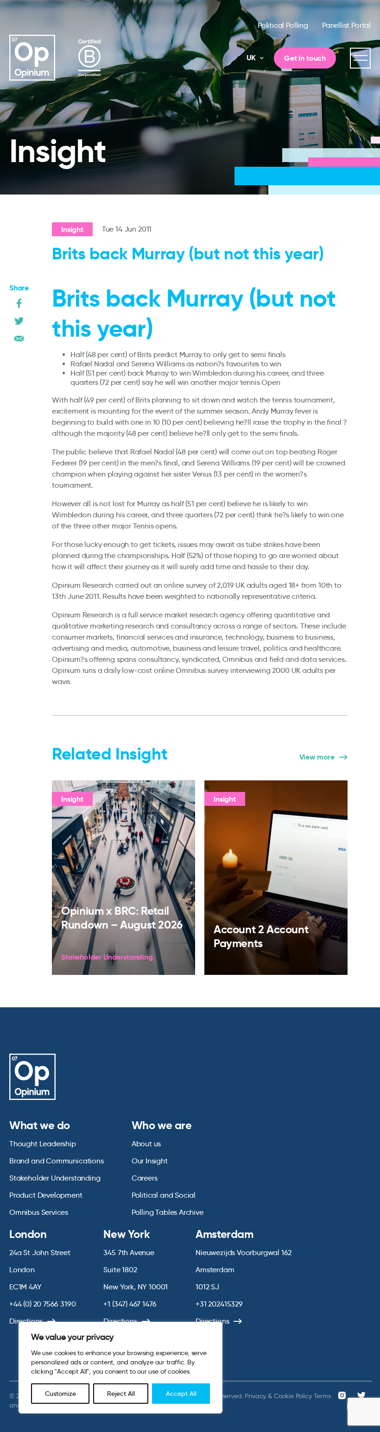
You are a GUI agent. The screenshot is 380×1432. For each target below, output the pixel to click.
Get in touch (305, 58)
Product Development (45, 1195)
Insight (72, 229)
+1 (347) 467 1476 (129, 1304)
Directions (26, 1321)
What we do (39, 1125)
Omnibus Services (38, 1212)
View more (317, 757)
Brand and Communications (56, 1160)
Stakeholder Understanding (55, 1178)
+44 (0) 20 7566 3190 (42, 1304)
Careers (145, 1178)
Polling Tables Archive (167, 1212)
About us (146, 1143)
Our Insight (150, 1160)
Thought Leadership (42, 1143)
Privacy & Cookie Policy (278, 1396)
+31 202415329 (219, 1304)
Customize (60, 1393)
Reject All (121, 1393)
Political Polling (283, 25)
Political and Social (164, 1195)
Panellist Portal (346, 25)
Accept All (181, 1393)
